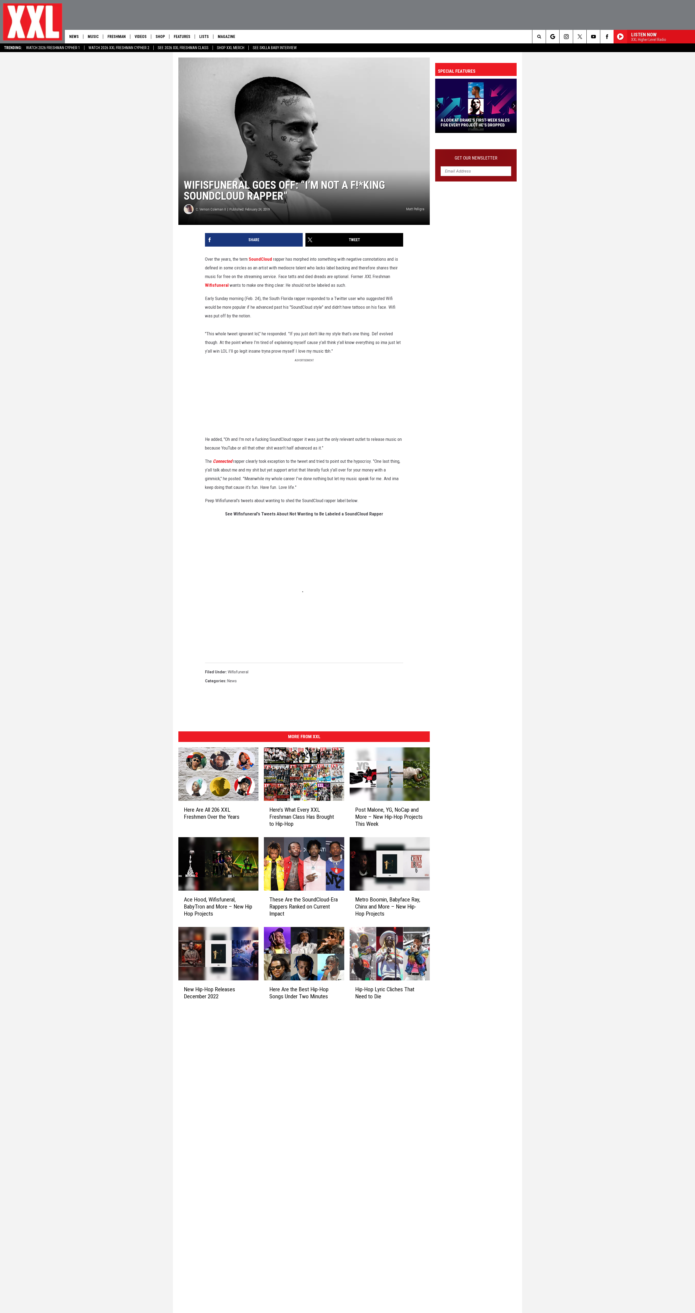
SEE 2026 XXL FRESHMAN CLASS (183, 48)
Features (182, 36)
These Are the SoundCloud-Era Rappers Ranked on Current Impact (303, 906)
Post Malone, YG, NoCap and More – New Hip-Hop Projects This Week (389, 817)
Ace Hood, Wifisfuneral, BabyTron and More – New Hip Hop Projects (218, 906)
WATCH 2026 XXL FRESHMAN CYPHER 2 (119, 48)
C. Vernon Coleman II (211, 209)
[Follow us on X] (579, 36)
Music (93, 36)
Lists (204, 36)
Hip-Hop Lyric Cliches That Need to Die (384, 993)
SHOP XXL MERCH (230, 48)
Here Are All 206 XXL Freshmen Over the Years (211, 813)
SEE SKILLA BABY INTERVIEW (275, 48)
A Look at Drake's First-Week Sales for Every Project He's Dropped (475, 123)
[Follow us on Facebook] (607, 36)
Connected (222, 461)
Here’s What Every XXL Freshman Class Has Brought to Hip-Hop (301, 817)
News (74, 36)
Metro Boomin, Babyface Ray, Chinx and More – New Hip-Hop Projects (387, 906)
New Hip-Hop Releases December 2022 (209, 993)
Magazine (226, 36)
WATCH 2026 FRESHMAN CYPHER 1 (53, 48)
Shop (160, 36)
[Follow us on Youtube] (593, 36)
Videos (141, 36)
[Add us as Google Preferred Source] (552, 36)
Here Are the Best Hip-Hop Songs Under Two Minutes (298, 993)
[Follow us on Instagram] (566, 36)
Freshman (117, 36)
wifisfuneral (238, 672)
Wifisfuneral (217, 285)
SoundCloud (260, 259)
